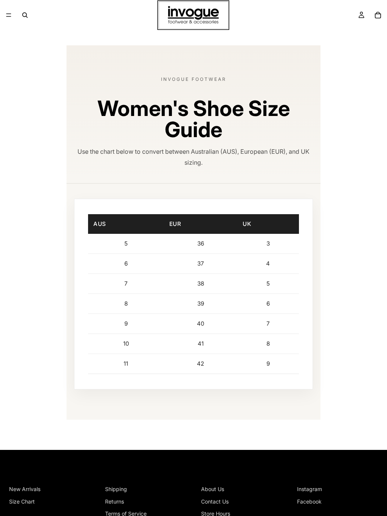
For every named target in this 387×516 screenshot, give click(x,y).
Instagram (309, 489)
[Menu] (8, 15)
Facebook (309, 501)
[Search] (25, 15)
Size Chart (22, 501)
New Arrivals (24, 489)
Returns (114, 501)
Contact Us (215, 501)
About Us (212, 489)
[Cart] (378, 15)
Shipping (116, 489)
